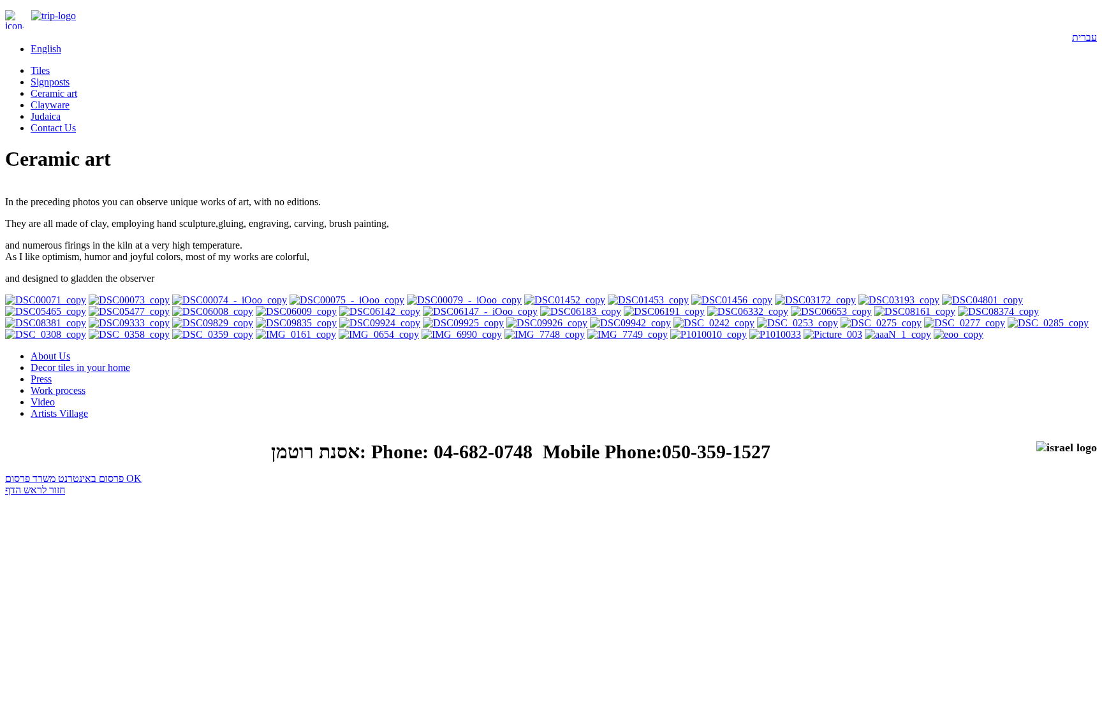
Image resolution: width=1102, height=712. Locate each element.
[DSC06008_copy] (212, 311)
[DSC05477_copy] (129, 311)
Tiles (40, 70)
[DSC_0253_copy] (797, 322)
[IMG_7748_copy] (544, 334)
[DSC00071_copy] (45, 299)
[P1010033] (775, 334)
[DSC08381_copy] (45, 322)
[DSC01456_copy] (731, 299)
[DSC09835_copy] (296, 322)
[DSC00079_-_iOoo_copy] (464, 299)
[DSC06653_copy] (831, 311)
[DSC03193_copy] (898, 299)
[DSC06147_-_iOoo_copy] (480, 311)
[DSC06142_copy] (379, 311)
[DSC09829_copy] (212, 322)
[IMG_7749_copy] (627, 334)
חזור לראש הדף (35, 489)
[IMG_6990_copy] (462, 334)
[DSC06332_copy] (747, 311)
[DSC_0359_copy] (212, 334)
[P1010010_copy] (708, 334)
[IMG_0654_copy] (379, 334)
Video (43, 401)
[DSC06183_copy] (580, 311)
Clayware (50, 104)
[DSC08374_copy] (998, 311)
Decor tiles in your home (80, 367)
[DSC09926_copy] (546, 322)
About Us (50, 356)
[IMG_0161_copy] (296, 334)
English (46, 48)
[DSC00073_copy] (129, 299)
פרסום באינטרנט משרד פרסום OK (73, 478)
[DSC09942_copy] (630, 322)
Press (41, 379)
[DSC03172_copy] (815, 299)
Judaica (46, 116)
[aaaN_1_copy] (898, 334)
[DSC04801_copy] (982, 299)
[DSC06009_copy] (296, 311)
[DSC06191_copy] (664, 311)
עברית (1084, 37)
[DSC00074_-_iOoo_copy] (229, 299)
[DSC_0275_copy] (881, 322)
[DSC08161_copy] (914, 311)
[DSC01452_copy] (564, 299)
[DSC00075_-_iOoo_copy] (347, 299)
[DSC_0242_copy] (713, 322)
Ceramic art (54, 93)
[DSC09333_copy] (129, 322)
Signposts (50, 81)
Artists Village (59, 413)
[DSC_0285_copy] (1048, 322)
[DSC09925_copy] (463, 322)
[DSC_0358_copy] (129, 334)
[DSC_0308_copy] (45, 334)
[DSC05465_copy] (45, 311)
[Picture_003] (833, 334)
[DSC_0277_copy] (964, 322)
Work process (58, 390)
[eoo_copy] (958, 334)
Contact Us (53, 127)
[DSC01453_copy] (648, 299)
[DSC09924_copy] (379, 322)
